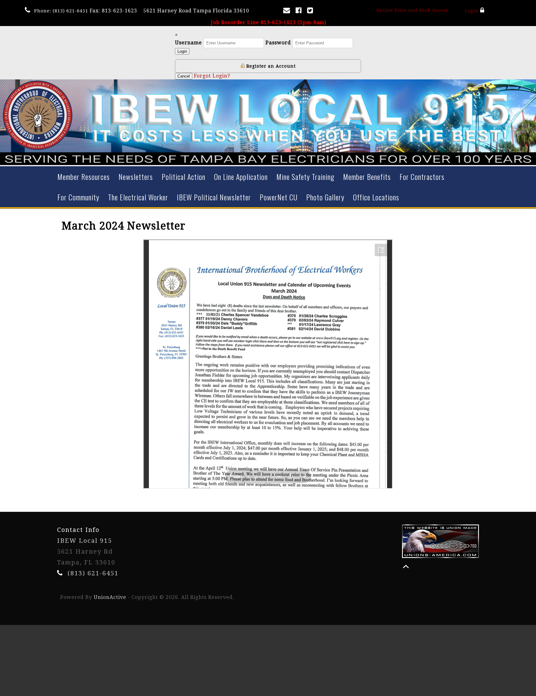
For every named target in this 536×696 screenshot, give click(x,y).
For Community (78, 197)
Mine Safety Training (305, 176)
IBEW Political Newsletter (214, 197)
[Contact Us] (288, 11)
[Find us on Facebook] (300, 11)
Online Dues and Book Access (412, 10)
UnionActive (110, 597)
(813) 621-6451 (70, 10)
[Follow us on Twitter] (311, 11)
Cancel (183, 76)
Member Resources (83, 176)
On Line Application (241, 176)
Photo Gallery (325, 197)
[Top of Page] (406, 566)
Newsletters (135, 176)
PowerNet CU (278, 197)
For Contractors (422, 176)
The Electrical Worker (138, 197)
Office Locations (376, 197)
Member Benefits (367, 176)
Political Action (183, 176)
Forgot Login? (212, 76)
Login (472, 10)
